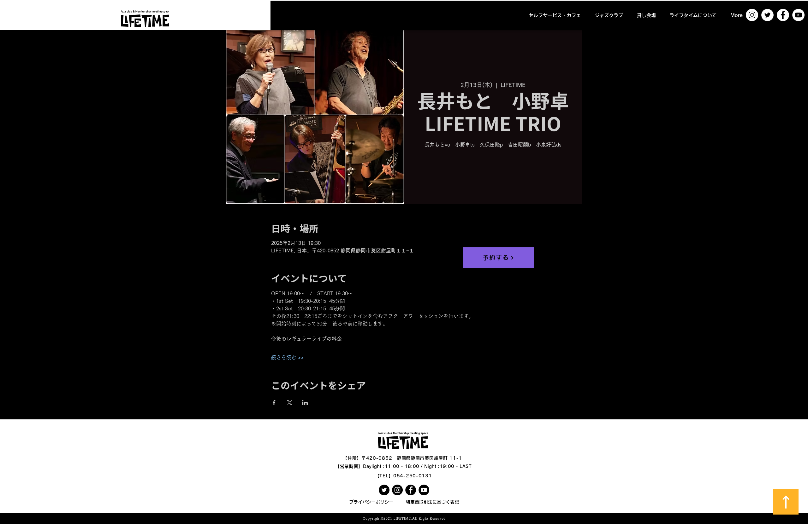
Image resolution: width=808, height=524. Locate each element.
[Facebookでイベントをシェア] (274, 402)
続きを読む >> (287, 357)
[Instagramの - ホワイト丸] (752, 15)
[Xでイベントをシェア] (290, 402)
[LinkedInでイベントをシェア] (305, 402)
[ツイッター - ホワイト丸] (767, 15)
